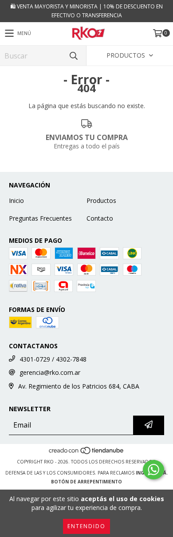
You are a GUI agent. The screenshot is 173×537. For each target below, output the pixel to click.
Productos (101, 200)
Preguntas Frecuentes (40, 218)
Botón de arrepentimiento (86, 482)
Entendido (86, 526)
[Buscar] (73, 56)
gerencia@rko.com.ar (50, 372)
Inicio (16, 200)
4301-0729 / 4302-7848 (53, 359)
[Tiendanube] (87, 453)
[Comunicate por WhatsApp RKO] (153, 469)
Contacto (99, 218)
